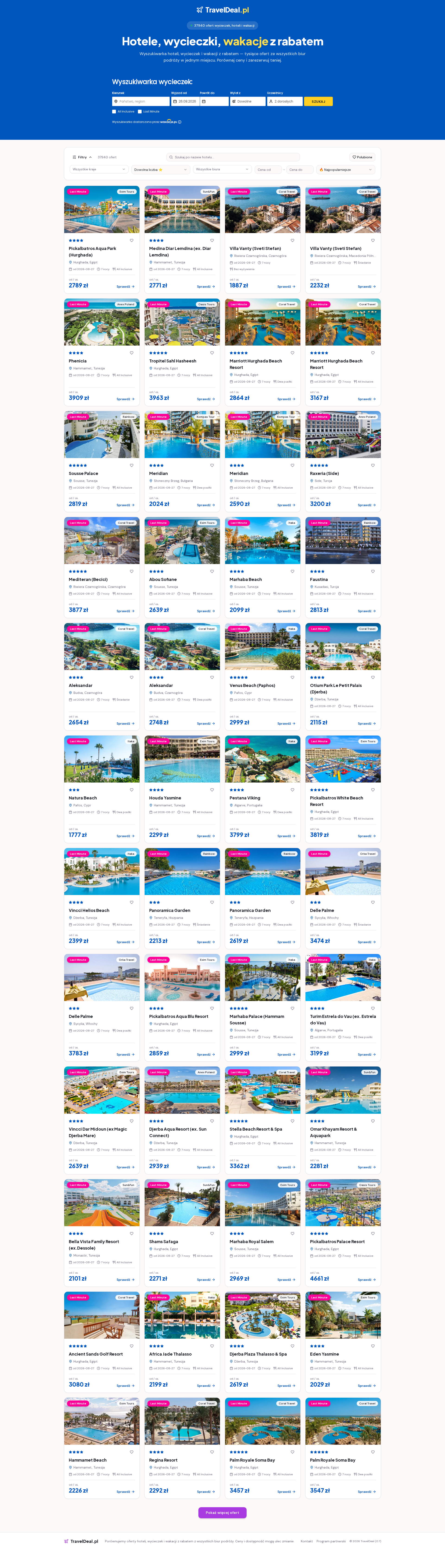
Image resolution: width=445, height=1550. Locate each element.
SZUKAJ (318, 101)
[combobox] (160, 169)
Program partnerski (331, 1541)
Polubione (364, 157)
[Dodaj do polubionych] (131, 240)
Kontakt (307, 1541)
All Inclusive (126, 111)
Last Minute (151, 111)
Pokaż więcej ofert (222, 1512)
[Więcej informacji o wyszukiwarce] (179, 122)
